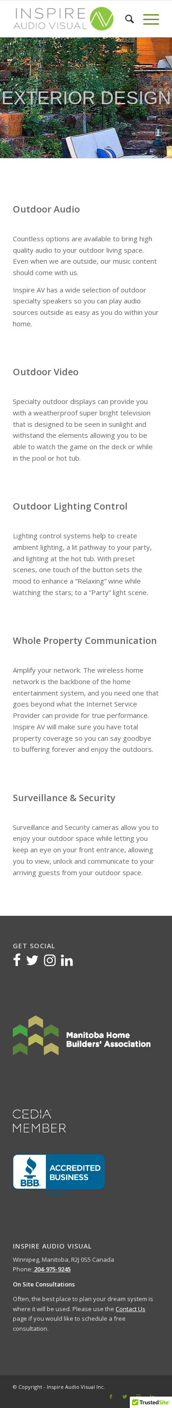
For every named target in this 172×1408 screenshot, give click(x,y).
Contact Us (130, 1309)
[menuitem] (125, 18)
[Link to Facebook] (111, 1396)
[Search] (125, 18)
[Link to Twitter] (125, 1396)
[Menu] (146, 18)
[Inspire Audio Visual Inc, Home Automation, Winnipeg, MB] (59, 1174)
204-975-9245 (52, 1269)
